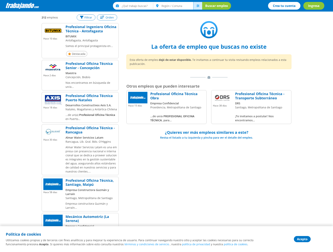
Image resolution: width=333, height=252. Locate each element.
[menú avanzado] (197, 6)
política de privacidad (196, 244)
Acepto (302, 239)
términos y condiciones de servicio (146, 244)
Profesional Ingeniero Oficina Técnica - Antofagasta (91, 29)
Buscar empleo (216, 6)
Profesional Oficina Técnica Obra (174, 96)
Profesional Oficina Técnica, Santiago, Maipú (90, 182)
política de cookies (235, 244)
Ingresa (314, 6)
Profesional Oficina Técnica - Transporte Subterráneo (259, 96)
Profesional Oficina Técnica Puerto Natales (89, 98)
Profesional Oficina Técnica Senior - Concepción (89, 66)
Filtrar (88, 17)
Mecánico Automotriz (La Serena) (87, 219)
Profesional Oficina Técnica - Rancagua (90, 130)
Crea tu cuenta (284, 6)
